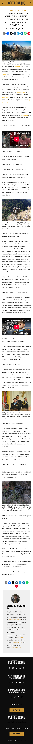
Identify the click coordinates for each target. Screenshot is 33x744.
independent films (16, 647)
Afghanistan (18, 66)
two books (20, 637)
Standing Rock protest (15, 619)
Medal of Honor (21, 92)
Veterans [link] (10, 10)
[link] (16, 3)
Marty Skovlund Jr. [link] (21, 29)
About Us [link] (9, 722)
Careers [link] (24, 722)
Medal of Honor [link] (20, 10)
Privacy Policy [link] (17, 722)
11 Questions (24, 115)
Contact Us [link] (16, 710)
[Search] (30, 3)
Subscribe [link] (16, 733)
